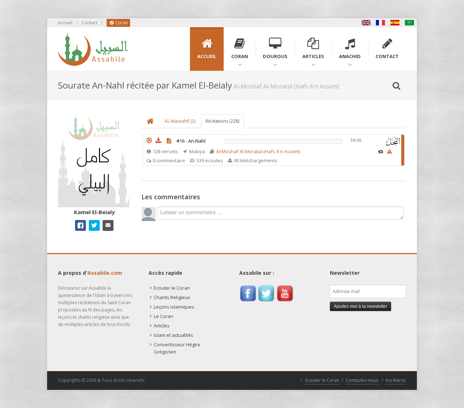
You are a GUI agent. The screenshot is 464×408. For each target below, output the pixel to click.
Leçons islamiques (174, 306)
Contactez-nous (362, 380)
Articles (162, 325)
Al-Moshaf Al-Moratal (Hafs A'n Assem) (258, 151)
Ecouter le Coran (172, 288)
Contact (90, 23)
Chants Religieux (172, 297)
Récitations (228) (222, 121)
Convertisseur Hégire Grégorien (177, 348)
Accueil (65, 23)
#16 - (191, 141)
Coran (121, 23)
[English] (366, 22)
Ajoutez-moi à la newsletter (360, 306)
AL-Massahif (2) (180, 121)
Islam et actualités (173, 335)
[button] (149, 140)
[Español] (395, 22)
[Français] (380, 22)
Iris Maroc (396, 380)
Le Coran (163, 316)
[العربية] (409, 22)
